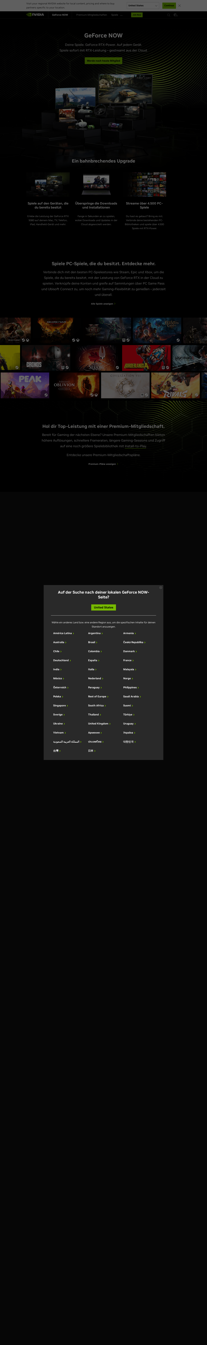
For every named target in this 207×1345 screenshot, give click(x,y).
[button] (160, 587)
